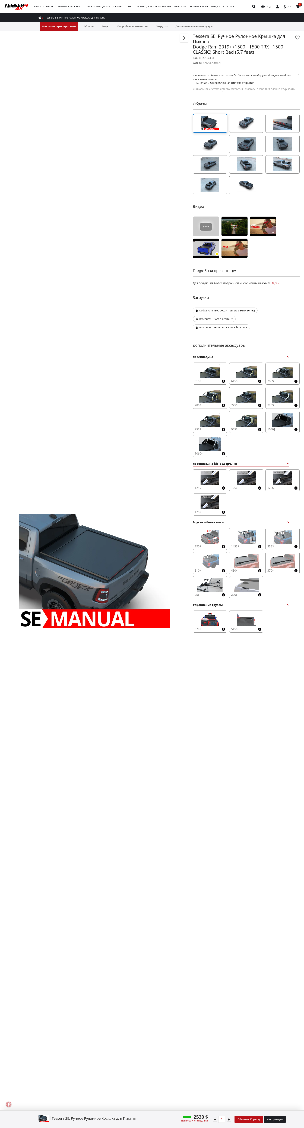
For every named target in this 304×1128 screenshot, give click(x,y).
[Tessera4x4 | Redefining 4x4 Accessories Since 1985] (206, 226)
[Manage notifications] (8, 1104)
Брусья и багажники (208, 522)
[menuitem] (56, 6)
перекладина (203, 357)
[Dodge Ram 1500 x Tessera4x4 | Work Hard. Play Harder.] (234, 248)
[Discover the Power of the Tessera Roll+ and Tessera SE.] (263, 226)
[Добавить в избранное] (297, 37)
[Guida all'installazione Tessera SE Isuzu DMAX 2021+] (206, 248)
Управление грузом (208, 605)
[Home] (40, 17)
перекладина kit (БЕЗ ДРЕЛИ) (215, 464)
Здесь (275, 283)
